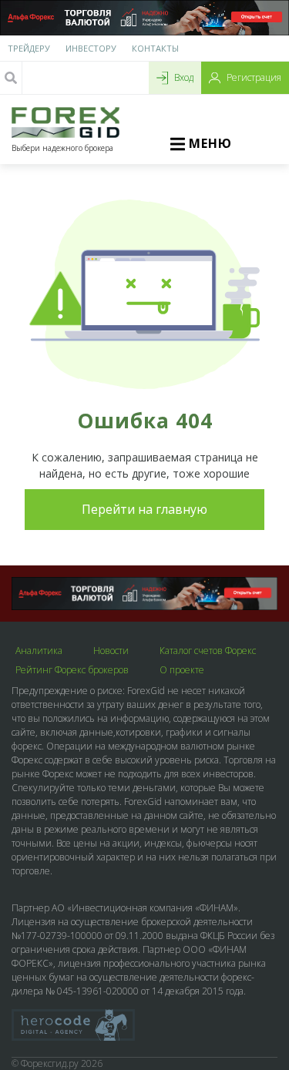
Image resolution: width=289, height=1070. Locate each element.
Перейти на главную (144, 509)
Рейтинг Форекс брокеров (72, 670)
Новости (111, 651)
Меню (210, 143)
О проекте (182, 670)
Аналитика (38, 651)
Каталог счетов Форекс (208, 651)
